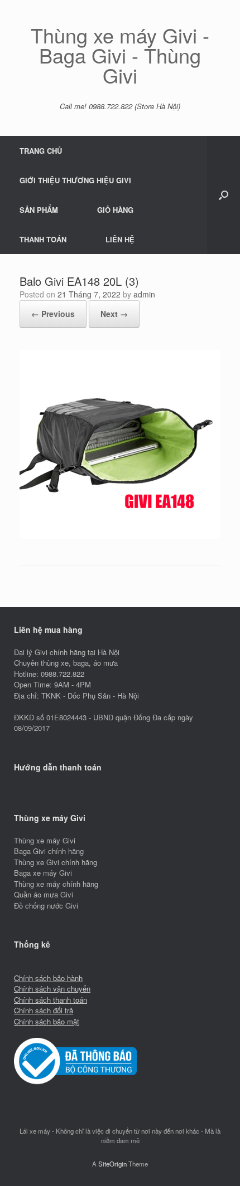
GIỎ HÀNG (115, 209)
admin (144, 294)
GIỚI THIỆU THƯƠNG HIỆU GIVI (75, 180)
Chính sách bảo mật (46, 1021)
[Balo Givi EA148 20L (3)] (120, 536)
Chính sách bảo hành (48, 978)
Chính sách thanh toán (50, 999)
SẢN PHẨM (39, 209)
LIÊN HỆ (120, 239)
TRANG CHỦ (41, 150)
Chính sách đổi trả (43, 1010)
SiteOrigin (112, 1163)
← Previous (53, 313)
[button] (223, 195)
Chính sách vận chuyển (52, 988)
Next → (114, 313)
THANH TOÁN (43, 239)
